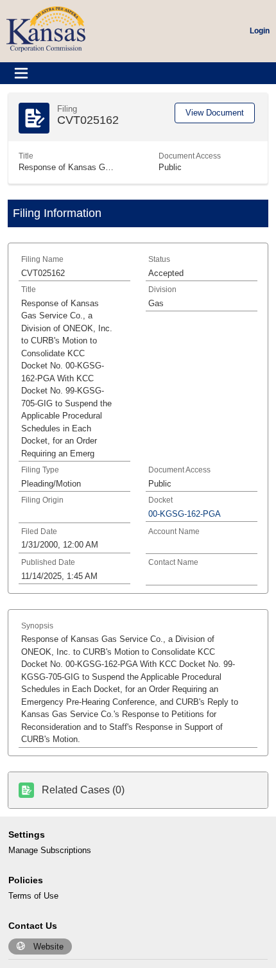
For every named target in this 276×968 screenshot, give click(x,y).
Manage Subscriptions (49, 850)
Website (48, 946)
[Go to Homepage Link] (45, 28)
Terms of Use (33, 896)
